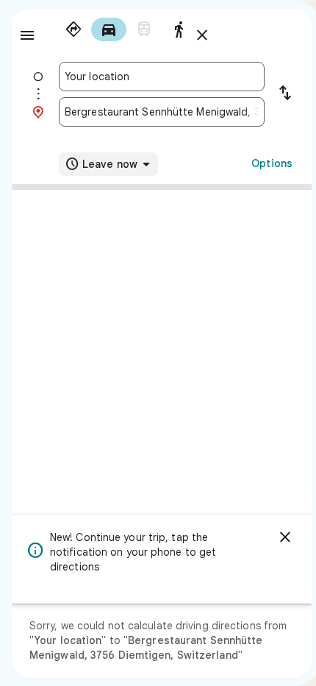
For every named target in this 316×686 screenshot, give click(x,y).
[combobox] (162, 76)
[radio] (73, 29)
